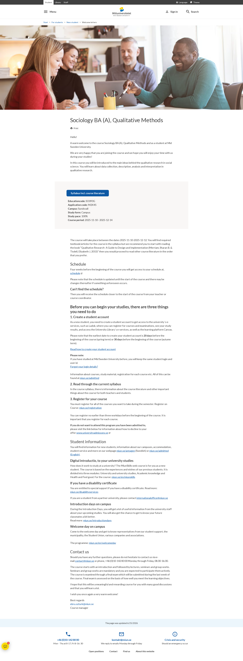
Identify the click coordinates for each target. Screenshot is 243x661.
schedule (75, 273)
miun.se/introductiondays (97, 520)
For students (57, 22)
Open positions (96, 651)
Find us (126, 651)
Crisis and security (175, 639)
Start (45, 22)
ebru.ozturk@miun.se (82, 604)
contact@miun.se (84, 560)
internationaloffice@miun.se (152, 497)
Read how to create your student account (93, 349)
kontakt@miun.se (121, 639)
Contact (113, 651)
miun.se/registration (90, 407)
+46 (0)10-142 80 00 (68, 639)
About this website (145, 651)
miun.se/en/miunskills (123, 477)
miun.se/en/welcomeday (102, 542)
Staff (66, 2)
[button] (5, 646)
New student (72, 22)
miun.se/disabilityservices (84, 491)
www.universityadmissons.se (92, 432)
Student (48, 2)
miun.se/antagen (126, 450)
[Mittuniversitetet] (121, 11)
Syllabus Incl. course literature (88, 193)
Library (58, 2)
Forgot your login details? (84, 366)
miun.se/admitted (89, 378)
